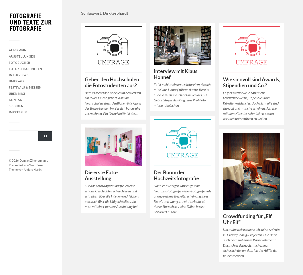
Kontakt (16, 100)
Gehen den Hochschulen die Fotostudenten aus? (112, 82)
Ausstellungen (22, 56)
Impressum (18, 112)
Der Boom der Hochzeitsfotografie (176, 175)
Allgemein (18, 50)
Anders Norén (32, 169)
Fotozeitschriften (25, 69)
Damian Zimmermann (33, 160)
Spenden (16, 106)
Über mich (18, 93)
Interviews (19, 75)
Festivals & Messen (25, 87)
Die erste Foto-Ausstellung (101, 175)
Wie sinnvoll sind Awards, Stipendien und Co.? (251, 82)
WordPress (36, 165)
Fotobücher (19, 62)
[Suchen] (45, 136)
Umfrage (16, 81)
